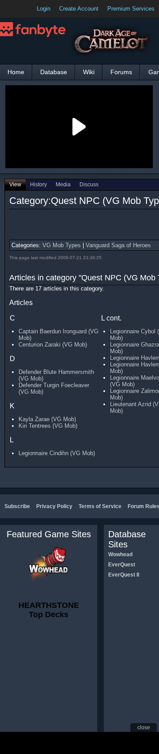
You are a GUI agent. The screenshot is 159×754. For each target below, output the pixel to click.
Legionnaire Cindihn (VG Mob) (57, 453)
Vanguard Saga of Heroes (118, 245)
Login (43, 8)
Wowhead (120, 554)
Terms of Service (100, 506)
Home (16, 71)
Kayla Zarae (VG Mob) (47, 419)
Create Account (78, 8)
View (15, 184)
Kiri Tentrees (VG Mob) (48, 425)
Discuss (89, 184)
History (38, 184)
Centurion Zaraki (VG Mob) (53, 344)
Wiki (89, 71)
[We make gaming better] (28, 9)
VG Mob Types (61, 245)
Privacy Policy (54, 506)
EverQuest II (123, 575)
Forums (121, 71)
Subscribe (17, 506)
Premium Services (131, 8)
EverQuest (121, 565)
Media (63, 184)
